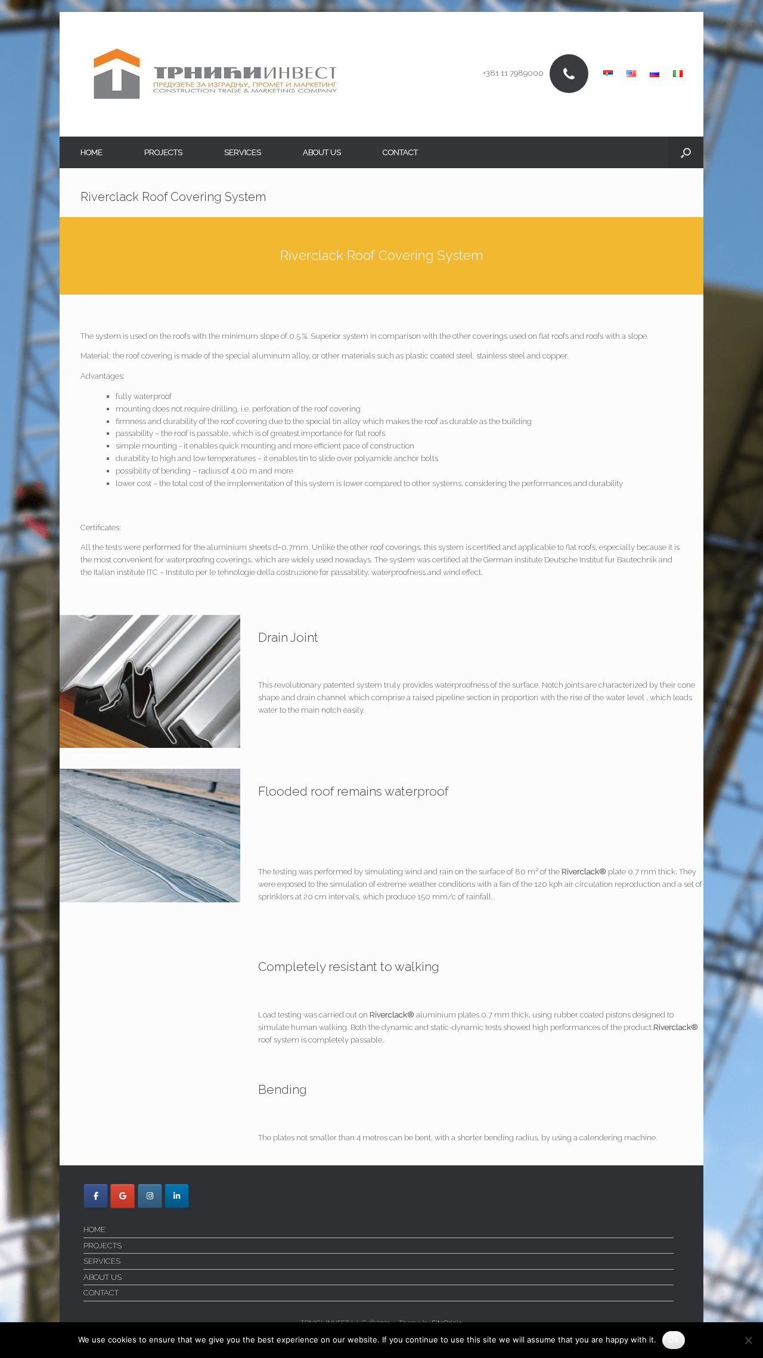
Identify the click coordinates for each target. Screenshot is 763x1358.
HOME (91, 152)
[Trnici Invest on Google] (122, 1196)
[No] (748, 1340)
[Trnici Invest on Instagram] (150, 1196)
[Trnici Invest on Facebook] (95, 1196)
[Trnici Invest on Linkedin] (177, 1196)
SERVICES (242, 152)
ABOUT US (322, 152)
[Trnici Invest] (215, 74)
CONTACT (400, 152)
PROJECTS (163, 152)
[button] (685, 152)
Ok (673, 1339)
